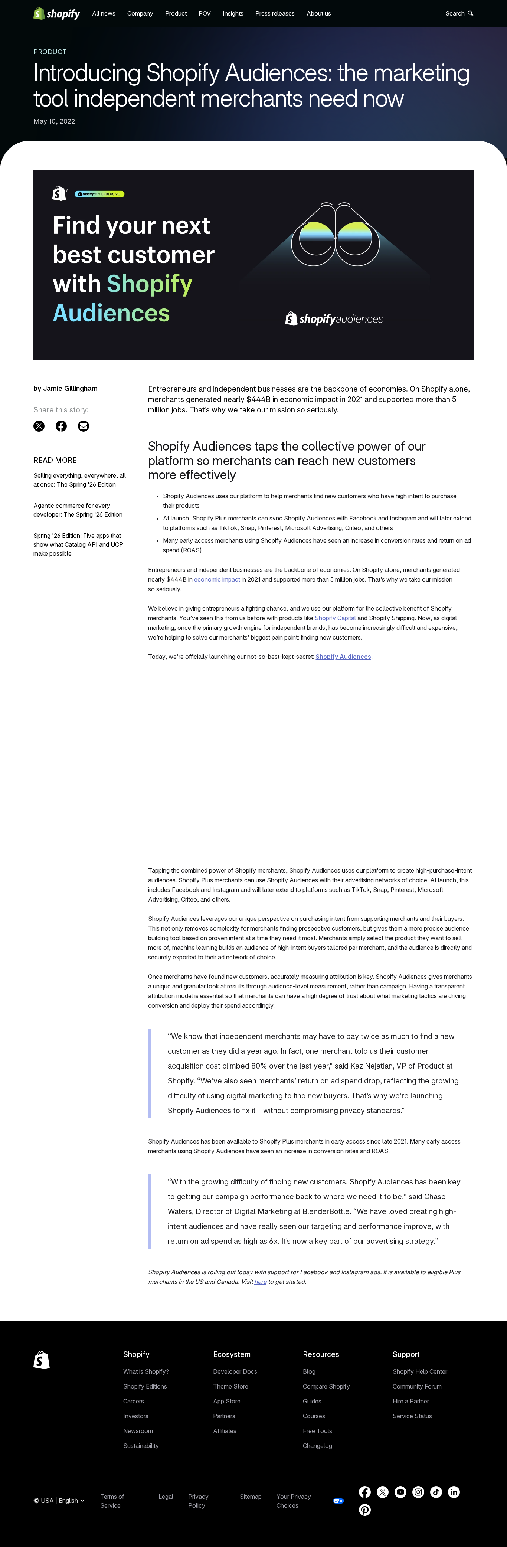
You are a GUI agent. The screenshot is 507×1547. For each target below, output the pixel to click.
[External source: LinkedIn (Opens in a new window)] (454, 1492)
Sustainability (141, 1445)
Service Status (412, 1416)
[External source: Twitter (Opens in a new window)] (39, 426)
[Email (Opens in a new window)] (83, 426)
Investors (135, 1416)
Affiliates (224, 1431)
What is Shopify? (146, 1371)
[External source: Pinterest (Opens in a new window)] (365, 1510)
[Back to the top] (41, 1360)
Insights (233, 13)
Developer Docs (235, 1371)
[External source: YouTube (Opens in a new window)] (400, 1492)
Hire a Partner (411, 1401)
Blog (309, 1371)
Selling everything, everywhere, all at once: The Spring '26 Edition (79, 480)
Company (140, 13)
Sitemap (251, 1496)
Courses (314, 1416)
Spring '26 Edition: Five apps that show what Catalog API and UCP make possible (78, 544)
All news (103, 13)
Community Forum (417, 1386)
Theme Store (230, 1386)
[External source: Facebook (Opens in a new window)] (61, 426)
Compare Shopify (326, 1386)
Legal (165, 1496)
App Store (227, 1401)
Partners (224, 1416)
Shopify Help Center (420, 1371)
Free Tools (317, 1431)
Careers (133, 1401)
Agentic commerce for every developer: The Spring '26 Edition (77, 510)
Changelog (317, 1445)
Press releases (275, 13)
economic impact (217, 579)
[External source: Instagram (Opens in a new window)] (418, 1492)
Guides (312, 1401)
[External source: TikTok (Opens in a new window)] (436, 1492)
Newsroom (138, 1431)
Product (176, 13)
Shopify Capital (335, 618)
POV (205, 13)
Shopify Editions (145, 1386)
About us (319, 13)
